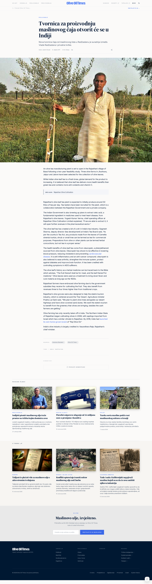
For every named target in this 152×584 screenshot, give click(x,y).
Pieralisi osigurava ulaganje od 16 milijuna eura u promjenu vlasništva (75, 416)
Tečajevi (124, 3)
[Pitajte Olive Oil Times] (147, 579)
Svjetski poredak (126, 555)
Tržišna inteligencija (127, 552)
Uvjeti (127, 572)
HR (135, 3)
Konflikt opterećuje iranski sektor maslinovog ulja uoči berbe (71, 479)
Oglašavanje (110, 572)
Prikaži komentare (77, 367)
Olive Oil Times (72, 342)
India (52, 349)
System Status (135, 572)
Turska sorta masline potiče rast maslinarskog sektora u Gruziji (115, 417)
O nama (92, 572)
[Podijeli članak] (111, 49)
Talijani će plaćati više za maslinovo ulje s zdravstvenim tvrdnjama (31, 479)
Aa (72, 50)
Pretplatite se (101, 572)
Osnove (106, 3)
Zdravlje (23, 3)
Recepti (114, 3)
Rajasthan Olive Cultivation (63, 192)
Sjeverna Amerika (107, 474)
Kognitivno (59, 561)
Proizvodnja (46, 3)
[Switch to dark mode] (139, 3)
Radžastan (59, 349)
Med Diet (58, 555)
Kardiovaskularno (61, 558)
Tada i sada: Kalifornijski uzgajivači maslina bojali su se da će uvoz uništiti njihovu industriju (117, 480)
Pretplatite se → (134, 8)
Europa (15, 474)
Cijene (79, 552)
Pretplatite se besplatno (92, 532)
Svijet (14, 3)
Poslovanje (34, 3)
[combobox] (70, 8)
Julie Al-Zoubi (46, 50)
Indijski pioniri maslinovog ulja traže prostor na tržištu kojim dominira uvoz (30, 417)
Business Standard (58, 342)
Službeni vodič (125, 558)
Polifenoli (58, 552)
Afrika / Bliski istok (64, 474)
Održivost (80, 561)
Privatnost (120, 572)
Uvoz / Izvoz (81, 558)
